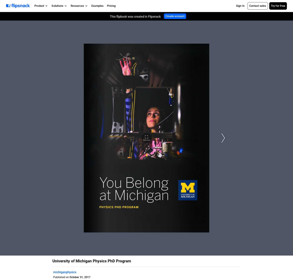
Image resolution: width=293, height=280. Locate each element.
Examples (97, 5)
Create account (174, 16)
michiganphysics (64, 272)
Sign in (240, 5)
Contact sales (257, 5)
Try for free (278, 5)
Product (39, 5)
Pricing (111, 5)
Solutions (57, 5)
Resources (77, 5)
